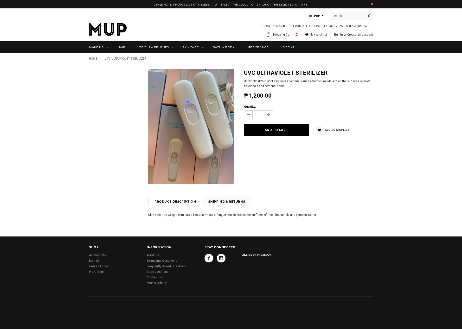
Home (93, 58)
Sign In (338, 34)
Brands (94, 260)
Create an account (360, 34)
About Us (153, 255)
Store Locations (158, 271)
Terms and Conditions (162, 260)
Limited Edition (99, 266)
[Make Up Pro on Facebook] (209, 258)
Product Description (175, 201)
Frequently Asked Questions (166, 266)
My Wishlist (319, 34)
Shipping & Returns (226, 201)
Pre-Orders (96, 271)
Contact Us (154, 277)
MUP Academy (157, 283)
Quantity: (250, 106)
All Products (97, 255)
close (372, 4)
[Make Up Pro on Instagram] (221, 258)
